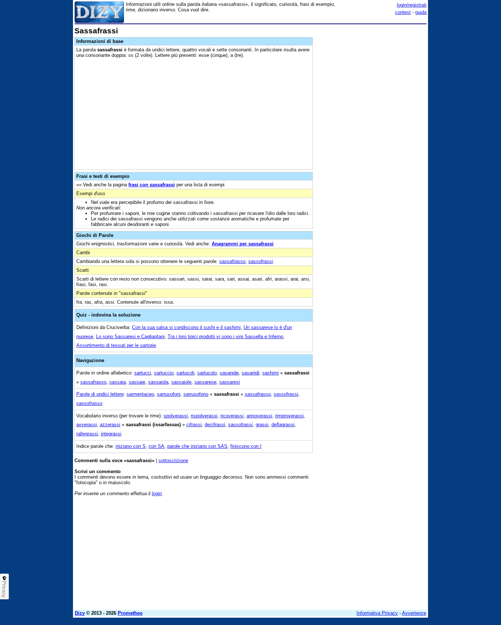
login (157, 493)
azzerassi (110, 424)
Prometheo (130, 613)
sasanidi (250, 373)
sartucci (142, 373)
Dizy (80, 613)
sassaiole (181, 382)
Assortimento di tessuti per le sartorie (116, 345)
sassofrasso (89, 403)
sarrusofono (195, 394)
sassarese (205, 382)
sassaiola (158, 382)
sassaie (137, 382)
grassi (262, 424)
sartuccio (163, 373)
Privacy (4, 589)
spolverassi (176, 416)
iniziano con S (131, 446)
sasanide (229, 373)
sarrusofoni (168, 394)
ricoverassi (232, 416)
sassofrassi (260, 261)
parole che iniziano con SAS (197, 446)
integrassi (111, 433)
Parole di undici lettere (100, 394)
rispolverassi (204, 416)
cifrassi (194, 424)
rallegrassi (87, 433)
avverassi (86, 424)
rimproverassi (289, 416)
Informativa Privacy (377, 613)
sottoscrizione (173, 460)
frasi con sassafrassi (151, 184)
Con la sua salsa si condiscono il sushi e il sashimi (186, 327)
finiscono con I (246, 446)
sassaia (117, 382)
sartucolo (207, 373)
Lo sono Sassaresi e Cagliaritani (130, 336)
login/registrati (412, 5)
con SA (156, 446)
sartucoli (185, 373)
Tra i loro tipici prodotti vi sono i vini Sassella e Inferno (225, 336)
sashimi (270, 373)
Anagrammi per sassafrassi (243, 243)
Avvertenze (414, 613)
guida (421, 12)
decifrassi (215, 424)
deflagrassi (283, 424)
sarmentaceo (140, 394)
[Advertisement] (372, 137)
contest (403, 12)
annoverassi (259, 416)
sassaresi (229, 382)
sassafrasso (232, 261)
